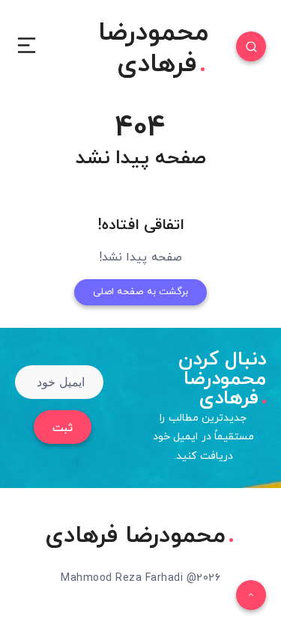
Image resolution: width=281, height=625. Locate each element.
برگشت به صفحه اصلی (141, 292)
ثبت (62, 428)
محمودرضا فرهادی (153, 49)
